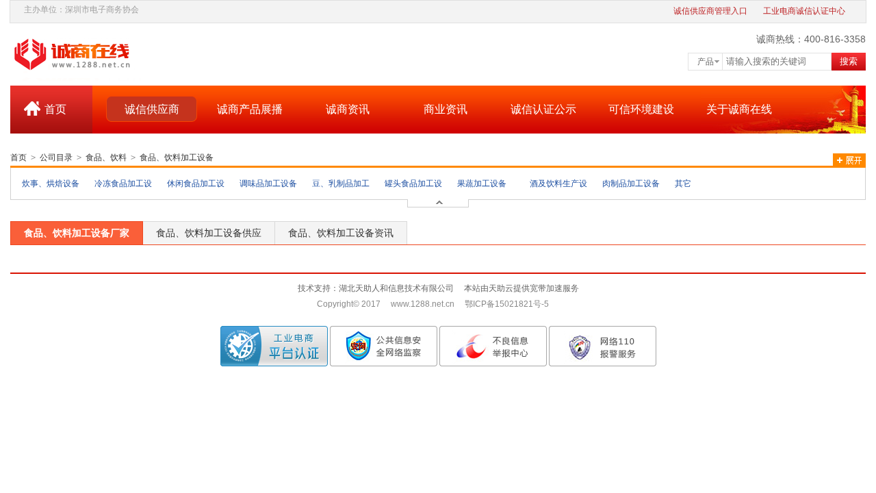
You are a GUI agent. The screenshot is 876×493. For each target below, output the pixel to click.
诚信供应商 (152, 109)
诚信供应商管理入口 (710, 11)
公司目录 (56, 157)
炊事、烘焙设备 (50, 183)
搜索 (849, 61)
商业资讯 (445, 109)
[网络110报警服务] (602, 346)
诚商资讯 (348, 109)
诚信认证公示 (543, 109)
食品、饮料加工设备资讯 (341, 232)
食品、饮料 (106, 157)
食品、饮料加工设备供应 (208, 232)
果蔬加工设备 (481, 183)
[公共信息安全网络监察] (383, 346)
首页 (55, 109)
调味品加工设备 (268, 183)
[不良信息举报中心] (493, 346)
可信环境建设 (641, 109)
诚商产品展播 (250, 109)
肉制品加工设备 (631, 183)
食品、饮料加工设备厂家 (76, 232)
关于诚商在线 (739, 109)
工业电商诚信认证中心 (804, 11)
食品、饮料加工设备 (177, 157)
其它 (683, 183)
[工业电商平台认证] (274, 346)
